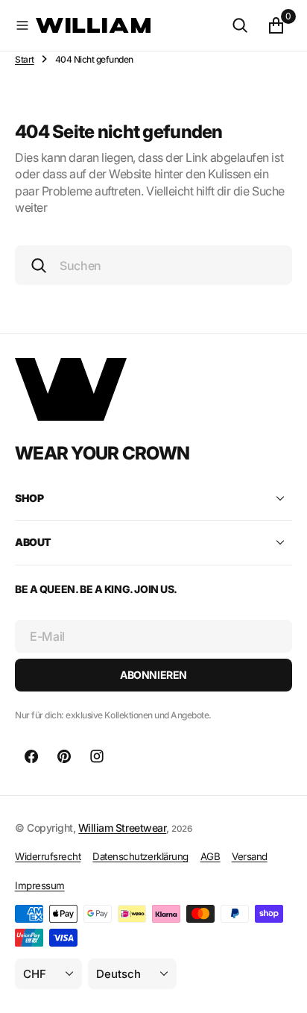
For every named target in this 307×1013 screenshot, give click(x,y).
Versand (250, 856)
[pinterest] (64, 756)
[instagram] (96, 756)
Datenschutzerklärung (140, 856)
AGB (210, 856)
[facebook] (31, 756)
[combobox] (153, 265)
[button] (22, 25)
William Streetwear (122, 827)
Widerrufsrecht (47, 856)
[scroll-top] (281, 987)
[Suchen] (240, 25)
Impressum (40, 885)
